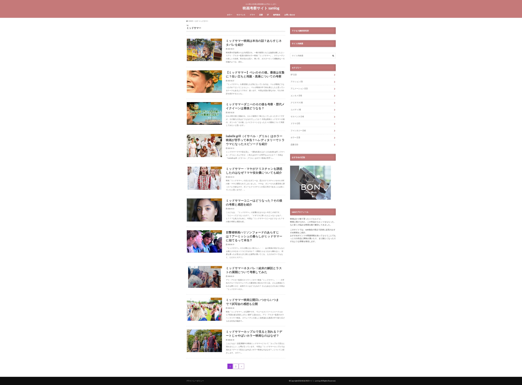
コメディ (296, 109)
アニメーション (299, 88)
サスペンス (241, 15)
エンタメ (296, 95)
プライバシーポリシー (195, 381)
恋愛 (261, 15)
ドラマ (252, 15)
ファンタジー (298, 130)
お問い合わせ (289, 15)
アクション (297, 81)
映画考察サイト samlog (261, 8)
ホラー (229, 15)
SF (268, 15)
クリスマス (297, 102)
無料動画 (276, 15)
